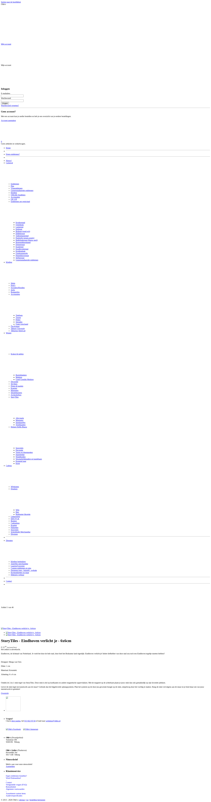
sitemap (22, 800)
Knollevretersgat (22, 249)
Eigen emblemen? (13, 154)
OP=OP (14, 199)
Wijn (17, 510)
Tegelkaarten (21, 425)
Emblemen (15, 184)
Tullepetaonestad (22, 236)
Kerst (18, 463)
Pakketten (14, 528)
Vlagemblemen (16, 188)
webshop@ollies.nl (53, 721)
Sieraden (19, 322)
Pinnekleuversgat (22, 256)
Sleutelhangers (16, 393)
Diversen (14, 534)
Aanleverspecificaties (14, 796)
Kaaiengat (19, 247)
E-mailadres (5, 93)
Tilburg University (18, 329)
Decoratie (14, 382)
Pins (12, 186)
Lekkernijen (15, 516)
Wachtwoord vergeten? (10, 106)
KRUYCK (15, 519)
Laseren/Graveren (18, 566)
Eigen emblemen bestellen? (16, 776)
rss (27, 800)
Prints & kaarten (17, 386)
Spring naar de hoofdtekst (11, 2)
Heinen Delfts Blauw (19, 427)
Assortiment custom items (16, 793)
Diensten (9, 540)
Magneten (14, 390)
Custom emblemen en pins (21, 568)
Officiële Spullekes (18, 195)
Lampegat (19, 227)
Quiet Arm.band (22, 324)
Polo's (13, 285)
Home (8, 148)
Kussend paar (21, 461)
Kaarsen (14, 388)
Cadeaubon (15, 523)
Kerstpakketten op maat (20, 573)
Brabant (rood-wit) (23, 231)
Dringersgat (20, 245)
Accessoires (15, 197)
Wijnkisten (15, 487)
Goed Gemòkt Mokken (25, 379)
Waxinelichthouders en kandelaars (29, 459)
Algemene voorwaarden (15, 789)
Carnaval (9, 163)
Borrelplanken (21, 375)
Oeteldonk (20, 225)
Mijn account (6, 44)
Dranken (14, 489)
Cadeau (9, 466)
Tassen (18, 317)
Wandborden (21, 457)
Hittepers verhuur (17, 575)
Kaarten (14, 525)
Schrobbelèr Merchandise (20, 532)
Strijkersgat (20, 258)
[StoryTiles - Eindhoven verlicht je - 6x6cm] (18, 628)
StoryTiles (15, 397)
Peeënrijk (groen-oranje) (25, 238)
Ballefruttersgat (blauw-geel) (27, 240)
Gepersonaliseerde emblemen (22, 190)
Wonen (8, 333)
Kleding (14, 193)
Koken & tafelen (17, 354)
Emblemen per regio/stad (20, 201)
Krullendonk (20, 251)
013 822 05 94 (30, 721)
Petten (18, 320)
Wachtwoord (6, 98)
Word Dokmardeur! (13, 778)
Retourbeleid (11, 787)
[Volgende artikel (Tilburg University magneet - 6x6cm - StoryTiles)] (105, 618)
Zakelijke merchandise (19, 564)
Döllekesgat (20, 234)
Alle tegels (20, 418)
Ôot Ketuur (15, 326)
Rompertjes (15, 292)
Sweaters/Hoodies (18, 288)
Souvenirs (19, 448)
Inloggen (5, 103)
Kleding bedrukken (18, 562)
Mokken (19, 377)
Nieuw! (9, 161)
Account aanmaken (8, 120)
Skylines (14, 384)
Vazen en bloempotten (24, 452)
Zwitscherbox (16, 395)
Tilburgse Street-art (18, 331)
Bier (17, 512)
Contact (9, 581)
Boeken (14, 521)
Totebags (19, 315)
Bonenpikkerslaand (23, 242)
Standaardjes (20, 422)
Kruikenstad (20, 223)
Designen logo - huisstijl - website (24, 570)
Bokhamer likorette (23, 514)
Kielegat (19, 229)
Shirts (13, 283)
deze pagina (16, 721)
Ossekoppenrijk (22, 253)
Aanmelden (10, 766)
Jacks (13, 290)
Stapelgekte (20, 455)
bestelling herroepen (37, 800)
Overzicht (5, 693)
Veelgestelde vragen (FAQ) (16, 785)
